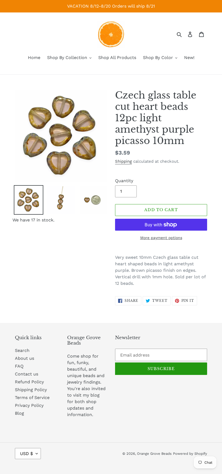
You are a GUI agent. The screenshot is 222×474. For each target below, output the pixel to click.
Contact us (26, 374)
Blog (19, 413)
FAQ (19, 366)
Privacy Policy (29, 405)
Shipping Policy (31, 389)
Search (22, 350)
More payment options (161, 238)
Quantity (124, 180)
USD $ (26, 453)
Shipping (123, 161)
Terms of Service (32, 397)
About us (24, 358)
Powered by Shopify (190, 454)
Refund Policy (29, 381)
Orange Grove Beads (154, 454)
